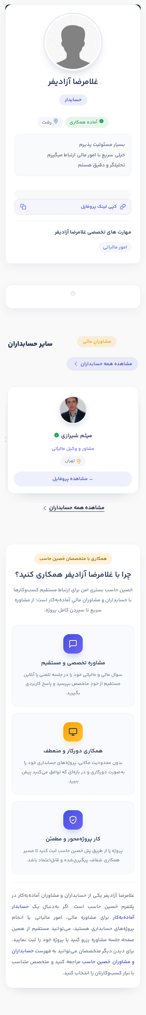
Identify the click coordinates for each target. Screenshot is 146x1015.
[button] (73, 206)
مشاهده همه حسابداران (106, 364)
